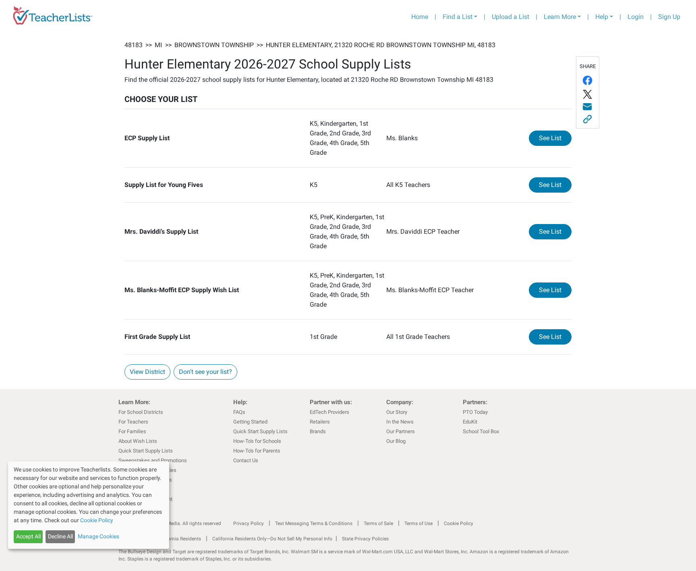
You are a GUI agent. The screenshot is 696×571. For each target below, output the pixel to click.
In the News (400, 422)
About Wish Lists (137, 441)
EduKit (470, 422)
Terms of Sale (378, 523)
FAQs (239, 412)
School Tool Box (481, 431)
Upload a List (510, 17)
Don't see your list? (205, 372)
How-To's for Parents (256, 451)
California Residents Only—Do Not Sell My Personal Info (272, 539)
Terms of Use (418, 523)
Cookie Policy (458, 523)
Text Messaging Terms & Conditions (313, 523)
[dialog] (88, 505)
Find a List (457, 17)
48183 (133, 45)
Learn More (560, 17)
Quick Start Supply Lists (145, 451)
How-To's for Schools (257, 441)
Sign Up (669, 17)
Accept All (28, 536)
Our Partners (400, 431)
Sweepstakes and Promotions (152, 460)
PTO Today (475, 412)
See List (555, 138)
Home (419, 17)
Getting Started (250, 422)
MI (158, 45)
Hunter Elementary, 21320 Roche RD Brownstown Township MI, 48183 (380, 45)
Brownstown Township (214, 45)
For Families (132, 431)
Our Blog (396, 441)
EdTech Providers (329, 412)
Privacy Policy (248, 523)
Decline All (60, 536)
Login (636, 17)
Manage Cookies (98, 536)
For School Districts (140, 412)
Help (601, 17)
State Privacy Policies (365, 539)
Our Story (396, 412)
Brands (318, 431)
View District (147, 372)
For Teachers (133, 422)
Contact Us (245, 460)
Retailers (320, 422)
